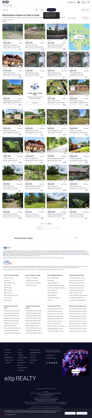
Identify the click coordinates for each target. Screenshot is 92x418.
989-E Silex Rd (8, 293)
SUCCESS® (20, 354)
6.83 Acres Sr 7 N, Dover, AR (77, 214)
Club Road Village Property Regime (56, 288)
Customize (81, 413)
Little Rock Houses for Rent (55, 311)
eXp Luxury (20, 365)
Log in (83, 2)
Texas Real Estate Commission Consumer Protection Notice (46, 400)
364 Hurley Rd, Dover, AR (54, 101)
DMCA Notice (46, 391)
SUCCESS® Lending (22, 357)
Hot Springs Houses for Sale (11, 311)
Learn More (63, 403)
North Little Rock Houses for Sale (13, 328)
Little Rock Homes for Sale (76, 280)
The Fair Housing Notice (63, 402)
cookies (9, 410)
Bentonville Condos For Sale (33, 315)
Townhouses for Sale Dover (33, 283)
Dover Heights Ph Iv (52, 293)
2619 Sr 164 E (7, 285)
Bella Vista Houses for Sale (11, 320)
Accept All (70, 413)
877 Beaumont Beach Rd (10, 295)
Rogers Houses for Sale (10, 325)
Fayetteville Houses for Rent (55, 316)
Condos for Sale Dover (32, 280)
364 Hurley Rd (8, 298)
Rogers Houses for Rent (54, 323)
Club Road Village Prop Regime (56, 285)
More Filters (52, 9)
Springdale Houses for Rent (55, 328)
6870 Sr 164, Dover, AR (75, 186)
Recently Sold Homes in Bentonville (78, 313)
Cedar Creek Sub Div (53, 283)
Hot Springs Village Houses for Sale (13, 333)
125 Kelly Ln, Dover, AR (75, 130)
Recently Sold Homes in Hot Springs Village (78, 331)
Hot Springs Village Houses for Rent (56, 331)
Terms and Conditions (35, 349)
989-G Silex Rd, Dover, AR (31, 73)
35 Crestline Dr (8, 300)
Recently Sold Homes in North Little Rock (78, 326)
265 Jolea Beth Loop (9, 283)
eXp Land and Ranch (22, 367)
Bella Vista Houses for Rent (55, 318)
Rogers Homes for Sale (75, 293)
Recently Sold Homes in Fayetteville (78, 316)
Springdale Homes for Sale (76, 298)
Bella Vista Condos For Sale (33, 320)
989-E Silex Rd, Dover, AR (76, 73)
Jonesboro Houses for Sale (11, 323)
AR (45, 224)
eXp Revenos (21, 360)
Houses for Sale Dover (32, 278)
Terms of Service (57, 393)
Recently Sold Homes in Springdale (78, 328)
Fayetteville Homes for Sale (77, 285)
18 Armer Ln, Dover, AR (31, 45)
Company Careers (9, 360)
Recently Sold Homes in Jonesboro (78, 321)
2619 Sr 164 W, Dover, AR (31, 158)
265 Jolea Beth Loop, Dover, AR (55, 45)
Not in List (50, 300)
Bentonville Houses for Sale (11, 315)
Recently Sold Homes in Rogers (78, 323)
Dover (49, 224)
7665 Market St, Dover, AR (32, 130)
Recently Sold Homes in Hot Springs (78, 309)
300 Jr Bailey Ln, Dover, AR (10, 214)
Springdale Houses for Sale (11, 330)
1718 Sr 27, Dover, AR (8, 158)
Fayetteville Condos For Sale (33, 318)
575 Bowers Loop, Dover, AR (10, 45)
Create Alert (35, 102)
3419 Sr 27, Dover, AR (8, 186)
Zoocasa (20, 352)
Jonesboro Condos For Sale (33, 323)
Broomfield (50, 280)
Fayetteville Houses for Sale (11, 318)
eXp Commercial (21, 362)
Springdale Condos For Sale (33, 330)
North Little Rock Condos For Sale (35, 328)
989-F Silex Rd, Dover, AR (54, 73)
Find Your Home (71, 2)
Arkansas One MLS (30, 266)
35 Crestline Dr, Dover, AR (76, 101)
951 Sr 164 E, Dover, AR (75, 158)
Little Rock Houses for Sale (11, 313)
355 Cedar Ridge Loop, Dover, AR (56, 158)
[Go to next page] (57, 228)
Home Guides (8, 362)
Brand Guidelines (33, 360)
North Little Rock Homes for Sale (78, 295)
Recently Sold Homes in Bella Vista (78, 318)
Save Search (86, 17)
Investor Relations (9, 357)
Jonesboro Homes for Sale (76, 290)
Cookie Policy (33, 357)
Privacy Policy (33, 354)
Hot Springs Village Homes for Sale (78, 300)
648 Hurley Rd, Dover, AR (9, 130)
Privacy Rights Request (35, 352)
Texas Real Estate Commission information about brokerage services (46, 399)
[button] (46, 238)
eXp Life (19, 349)
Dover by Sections (52, 290)
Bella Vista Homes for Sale (76, 288)
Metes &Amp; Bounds (53, 298)
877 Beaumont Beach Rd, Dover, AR (12, 101)
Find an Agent (8, 352)
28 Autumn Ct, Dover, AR (31, 214)
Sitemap (31, 362)
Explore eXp (7, 349)
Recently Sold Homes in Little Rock (78, 311)
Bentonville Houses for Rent (55, 313)
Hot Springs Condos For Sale (33, 311)
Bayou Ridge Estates (53, 278)
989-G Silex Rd (8, 288)
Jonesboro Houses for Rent (55, 321)
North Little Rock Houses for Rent (56, 326)
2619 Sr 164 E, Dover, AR (9, 73)
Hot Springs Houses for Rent (55, 309)
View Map (80, 37)
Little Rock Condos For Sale (33, 313)
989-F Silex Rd (8, 290)
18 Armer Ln (7, 280)
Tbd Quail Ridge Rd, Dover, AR (55, 130)
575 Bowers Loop (8, 278)
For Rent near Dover (31, 285)
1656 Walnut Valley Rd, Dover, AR (33, 186)
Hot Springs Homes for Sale (77, 278)
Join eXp (6, 354)
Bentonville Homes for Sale (76, 283)
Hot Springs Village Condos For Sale (35, 333)
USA (42, 224)
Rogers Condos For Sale (32, 325)
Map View (86, 9)
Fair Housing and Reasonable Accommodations (46, 394)
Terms (47, 412)
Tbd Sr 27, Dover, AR (53, 186)
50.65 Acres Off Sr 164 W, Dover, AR (57, 214)
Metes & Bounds (51, 295)
